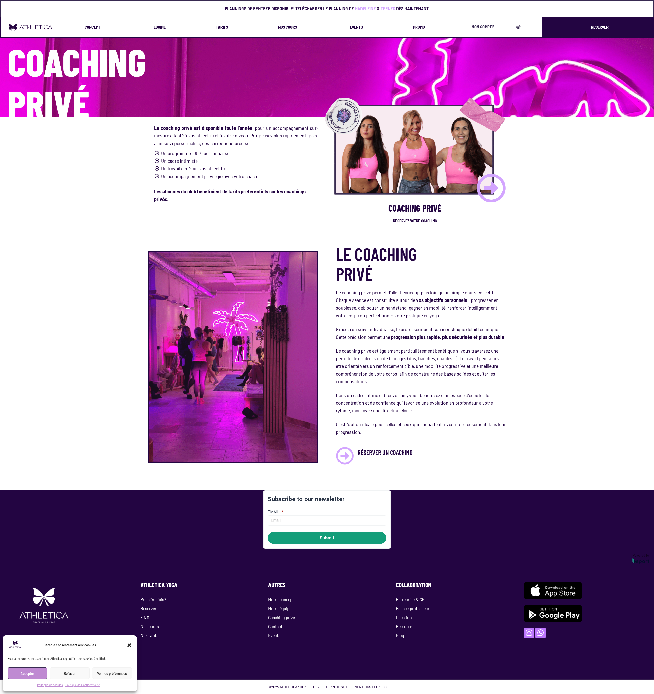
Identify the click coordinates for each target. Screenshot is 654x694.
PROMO (419, 27)
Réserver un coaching (385, 452)
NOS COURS (287, 27)
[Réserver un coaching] (345, 456)
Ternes (388, 8)
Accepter (27, 673)
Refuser (70, 673)
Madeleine (365, 8)
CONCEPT (92, 27)
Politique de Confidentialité (82, 685)
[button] (129, 645)
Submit (327, 537)
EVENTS (356, 27)
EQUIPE (160, 27)
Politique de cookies (50, 685)
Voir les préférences (112, 673)
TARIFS (222, 27)
